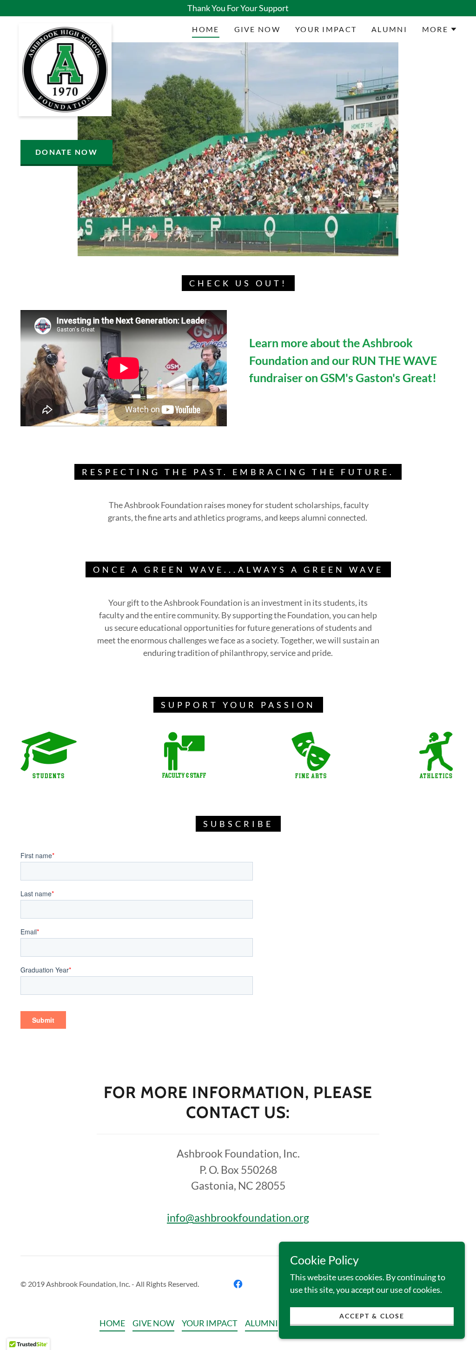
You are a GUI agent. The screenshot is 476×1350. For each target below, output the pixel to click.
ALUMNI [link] (389, 29)
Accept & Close (371, 1316)
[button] (439, 29)
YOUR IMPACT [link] (326, 29)
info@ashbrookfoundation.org (238, 1217)
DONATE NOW (66, 151)
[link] (65, 27)
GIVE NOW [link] (257, 29)
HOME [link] (205, 29)
